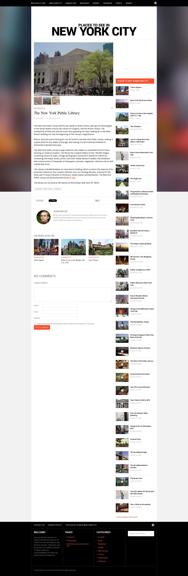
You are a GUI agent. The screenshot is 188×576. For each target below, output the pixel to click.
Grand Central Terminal (140, 374)
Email (36, 312)
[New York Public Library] (73, 69)
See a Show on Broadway (140, 504)
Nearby (129, 3)
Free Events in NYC (137, 205)
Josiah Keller (40, 118)
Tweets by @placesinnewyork (126, 517)
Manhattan (71, 3)
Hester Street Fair (137, 165)
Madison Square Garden (140, 348)
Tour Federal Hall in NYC (140, 400)
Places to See (39, 3)
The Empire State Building (140, 244)
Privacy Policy (55, 525)
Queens (96, 3)
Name (36, 306)
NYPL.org (70, 178)
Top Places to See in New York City (81, 525)
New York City (55, 3)
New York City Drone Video (141, 100)
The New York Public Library (48, 189)
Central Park (135, 439)
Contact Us (39, 525)
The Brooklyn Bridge (138, 452)
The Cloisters (93, 260)
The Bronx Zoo (136, 478)
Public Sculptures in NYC (140, 270)
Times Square (39, 260)
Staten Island (103, 558)
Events (119, 3)
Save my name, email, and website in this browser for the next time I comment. (65, 324)
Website (37, 318)
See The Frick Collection (140, 387)
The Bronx (107, 3)
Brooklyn (84, 3)
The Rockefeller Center (139, 322)
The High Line (135, 179)
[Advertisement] (94, 13)
